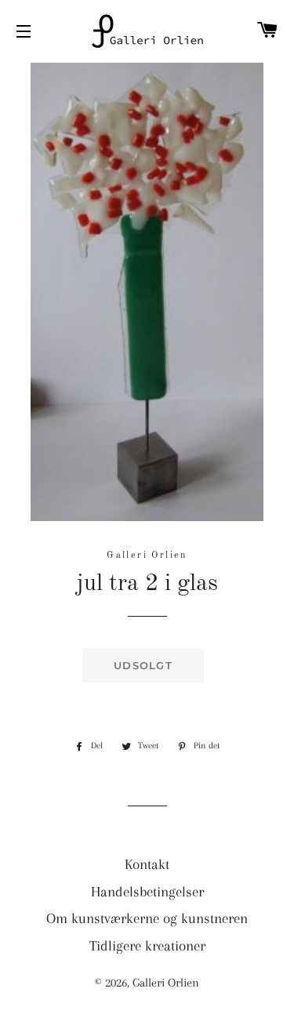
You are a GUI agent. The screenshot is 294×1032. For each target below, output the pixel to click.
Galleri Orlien (165, 983)
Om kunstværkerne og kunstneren (147, 918)
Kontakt (147, 864)
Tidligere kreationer (147, 946)
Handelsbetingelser (147, 892)
